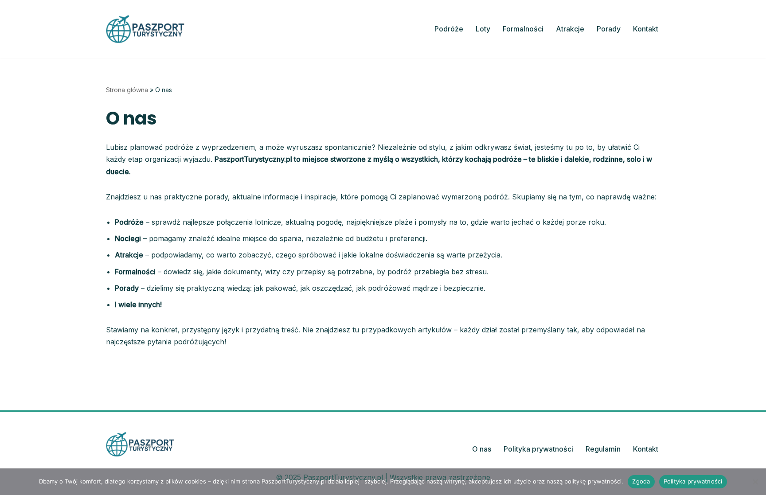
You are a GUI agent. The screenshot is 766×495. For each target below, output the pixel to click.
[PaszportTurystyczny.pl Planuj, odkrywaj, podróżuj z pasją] (145, 29)
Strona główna (127, 90)
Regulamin (603, 448)
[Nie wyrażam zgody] (754, 481)
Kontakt (645, 28)
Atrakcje (570, 28)
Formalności (523, 28)
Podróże (448, 28)
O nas (481, 448)
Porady (609, 28)
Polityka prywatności (538, 448)
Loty (483, 28)
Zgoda (641, 481)
